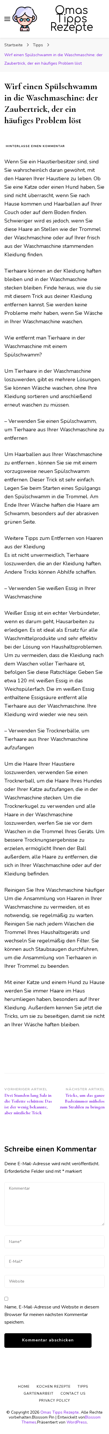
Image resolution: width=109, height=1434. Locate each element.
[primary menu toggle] (7, 19)
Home (24, 1386)
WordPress (77, 1422)
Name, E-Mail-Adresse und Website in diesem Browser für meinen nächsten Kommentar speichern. (51, 1314)
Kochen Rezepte (54, 1386)
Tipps (83, 1386)
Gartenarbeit (38, 1393)
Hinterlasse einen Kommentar (35, 146)
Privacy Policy (54, 1400)
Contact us (72, 1393)
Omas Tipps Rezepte (71, 18)
